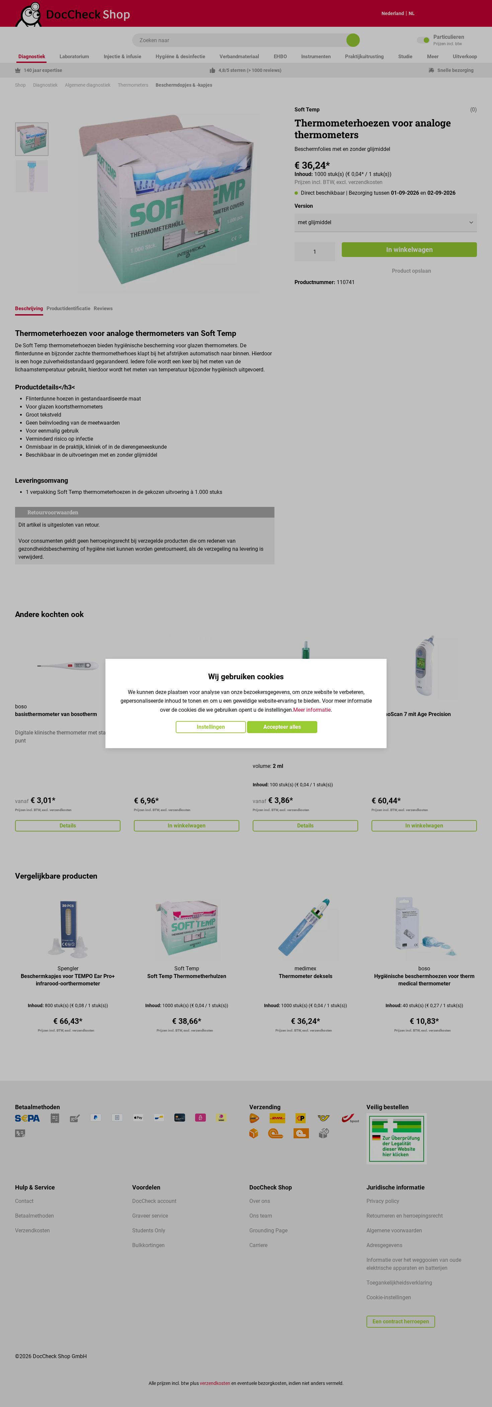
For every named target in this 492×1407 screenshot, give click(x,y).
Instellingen (211, 727)
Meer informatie (312, 710)
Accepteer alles (282, 727)
